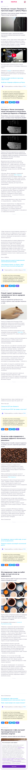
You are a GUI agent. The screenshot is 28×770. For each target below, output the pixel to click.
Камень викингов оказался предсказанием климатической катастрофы (13, 261)
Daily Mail (20, 332)
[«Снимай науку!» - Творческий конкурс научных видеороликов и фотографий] (25, 2)
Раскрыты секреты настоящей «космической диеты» (13, 544)
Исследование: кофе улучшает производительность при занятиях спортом (13, 699)
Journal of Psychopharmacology (11, 623)
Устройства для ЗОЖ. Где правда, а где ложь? (14, 409)
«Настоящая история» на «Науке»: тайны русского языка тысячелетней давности (12, 265)
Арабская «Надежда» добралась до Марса (13, 82)
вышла (9, 70)
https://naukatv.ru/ (21, 747)
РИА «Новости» (18, 175)
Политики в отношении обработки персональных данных (13, 758)
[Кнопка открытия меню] (2, 2)
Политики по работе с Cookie (7, 759)
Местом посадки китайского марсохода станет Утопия (12, 78)
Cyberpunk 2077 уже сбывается (10, 406)
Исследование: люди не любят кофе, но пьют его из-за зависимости (13, 540)
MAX (24, 86)
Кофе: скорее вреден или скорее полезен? (13, 703)
